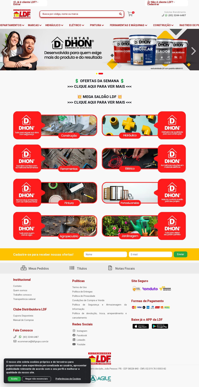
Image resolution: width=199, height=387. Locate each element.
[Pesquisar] (120, 14)
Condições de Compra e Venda (88, 300)
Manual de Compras (23, 320)
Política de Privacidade (83, 296)
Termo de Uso (79, 287)
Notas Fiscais (125, 268)
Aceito (14, 379)
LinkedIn (80, 340)
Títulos (81, 268)
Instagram (81, 331)
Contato (17, 286)
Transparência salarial (24, 299)
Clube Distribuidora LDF (30, 309)
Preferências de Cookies (68, 379)
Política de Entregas (82, 291)
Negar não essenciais (36, 379)
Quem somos (20, 290)
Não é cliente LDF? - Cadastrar (161, 3)
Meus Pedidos (38, 268)
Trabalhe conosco (22, 294)
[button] (96, 73)
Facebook (81, 335)
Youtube (80, 344)
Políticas (78, 281)
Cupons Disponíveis (23, 315)
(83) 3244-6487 (30, 337)
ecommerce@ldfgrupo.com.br (33, 341)
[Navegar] (5, 51)
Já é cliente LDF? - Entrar (25, 3)
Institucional (22, 280)
